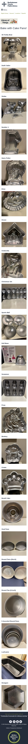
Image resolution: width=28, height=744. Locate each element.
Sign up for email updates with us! (14, 714)
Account (12, 13)
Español (24, 13)
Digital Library (4, 13)
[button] (4, 9)
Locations (17, 13)
